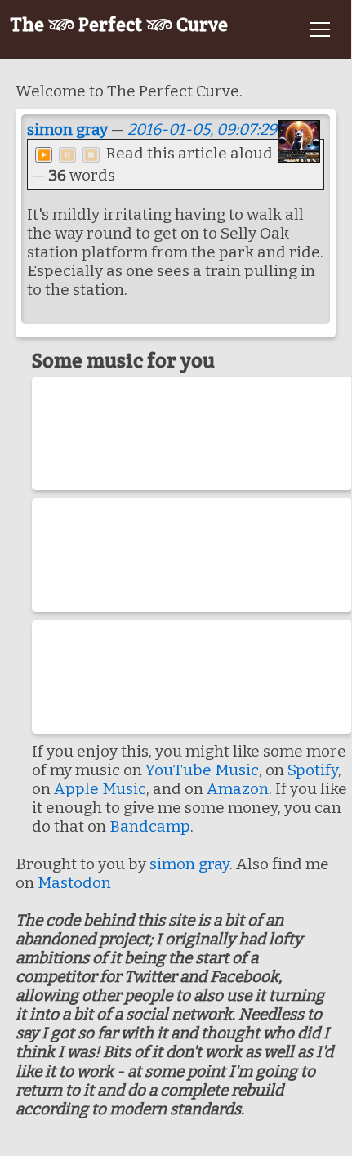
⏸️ (67, 155)
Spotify (312, 770)
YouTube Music (202, 770)
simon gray (67, 129)
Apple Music (100, 788)
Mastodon (74, 882)
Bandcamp (149, 826)
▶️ (44, 155)
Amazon (238, 788)
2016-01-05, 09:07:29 (202, 129)
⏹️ (91, 155)
